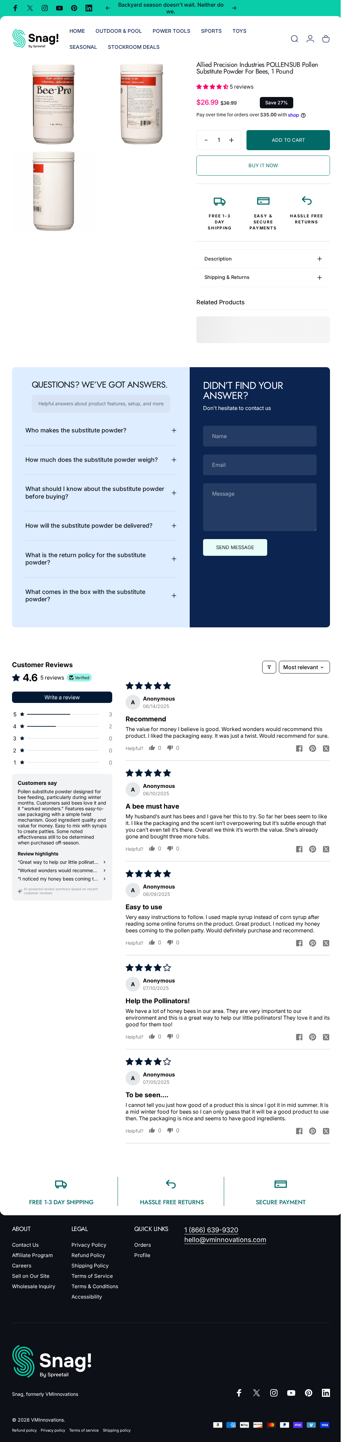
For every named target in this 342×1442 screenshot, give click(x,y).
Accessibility (86, 1303)
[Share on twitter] (321, 755)
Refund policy (24, 1437)
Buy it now (258, 166)
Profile (142, 1262)
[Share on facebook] (294, 755)
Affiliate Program (32, 1262)
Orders (142, 1251)
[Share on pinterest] (308, 755)
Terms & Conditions (94, 1293)
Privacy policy (53, 1437)
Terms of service (84, 1437)
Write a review (62, 697)
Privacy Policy (89, 1251)
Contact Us (25, 1251)
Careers (21, 1272)
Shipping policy (117, 1437)
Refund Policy (88, 1262)
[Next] (234, 8)
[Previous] (108, 8)
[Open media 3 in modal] (52, 187)
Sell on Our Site (30, 1282)
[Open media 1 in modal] (52, 102)
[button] (208, 86)
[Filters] (133, 667)
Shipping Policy (90, 1272)
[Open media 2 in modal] (138, 102)
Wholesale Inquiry (33, 1293)
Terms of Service (92, 1282)
